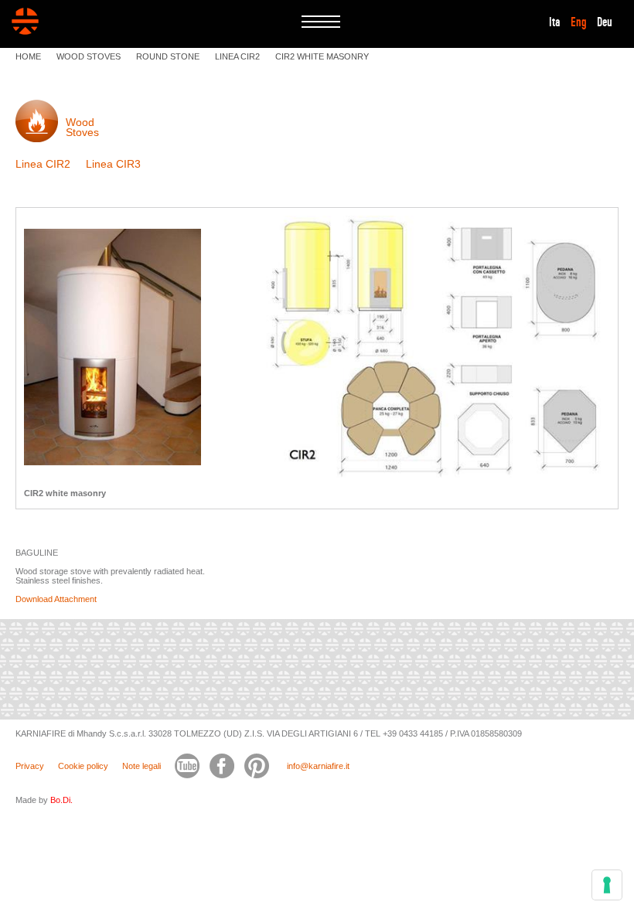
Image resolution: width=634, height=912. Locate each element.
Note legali (141, 766)
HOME (28, 56)
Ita (555, 22)
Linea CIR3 (113, 164)
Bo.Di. (61, 800)
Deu (604, 22)
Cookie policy (83, 766)
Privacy (29, 766)
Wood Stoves (82, 127)
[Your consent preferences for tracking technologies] (607, 885)
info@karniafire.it (318, 766)
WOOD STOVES (88, 56)
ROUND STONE (167, 56)
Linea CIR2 (42, 164)
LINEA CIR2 (237, 56)
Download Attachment (56, 599)
